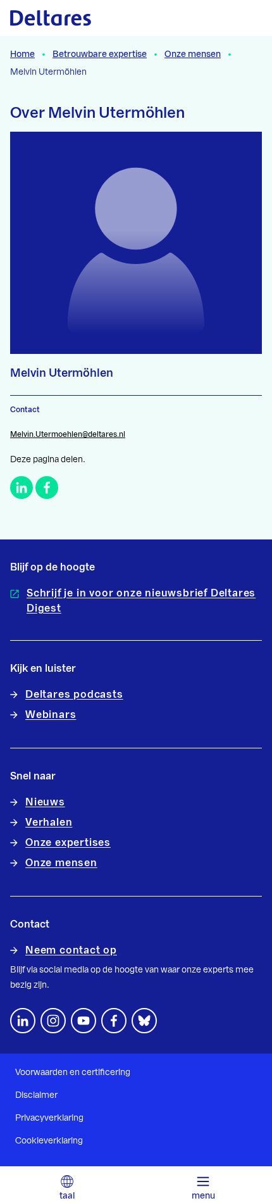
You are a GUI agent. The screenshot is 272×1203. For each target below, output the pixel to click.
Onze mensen (192, 54)
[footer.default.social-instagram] (53, 1020)
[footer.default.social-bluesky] (144, 1020)
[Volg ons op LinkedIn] (22, 1020)
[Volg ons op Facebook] (114, 1020)
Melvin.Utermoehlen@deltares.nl (67, 434)
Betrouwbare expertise (100, 54)
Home (22, 54)
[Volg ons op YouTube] (83, 1020)
